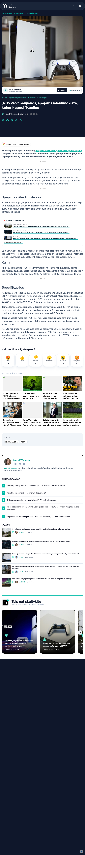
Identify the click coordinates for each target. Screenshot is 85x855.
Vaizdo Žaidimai (32, 13)
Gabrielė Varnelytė (16, 114)
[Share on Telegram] (3, 120)
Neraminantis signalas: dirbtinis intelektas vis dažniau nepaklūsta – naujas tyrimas (41, 541)
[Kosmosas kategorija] (13, 582)
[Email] (15, 464)
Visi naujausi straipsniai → (13, 242)
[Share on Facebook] (7, 120)
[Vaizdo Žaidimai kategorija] (3, 114)
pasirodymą (75, 150)
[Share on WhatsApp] (16, 120)
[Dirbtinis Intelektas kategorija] (13, 545)
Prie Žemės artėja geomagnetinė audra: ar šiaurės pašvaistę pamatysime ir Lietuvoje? (42, 579)
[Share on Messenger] (12, 120)
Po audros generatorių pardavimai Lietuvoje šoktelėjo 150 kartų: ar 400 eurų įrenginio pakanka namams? (45, 567)
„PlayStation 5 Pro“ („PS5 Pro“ (51, 150)
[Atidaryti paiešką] (74, 6)
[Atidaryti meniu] (80, 6)
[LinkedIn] (19, 464)
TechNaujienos (7, 13)
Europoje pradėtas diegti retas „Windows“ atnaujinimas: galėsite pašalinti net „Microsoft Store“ (45, 554)
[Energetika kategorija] (13, 532)
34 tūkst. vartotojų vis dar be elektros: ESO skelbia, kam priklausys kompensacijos (41, 529)
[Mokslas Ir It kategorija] (13, 557)
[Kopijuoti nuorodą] (20, 120)
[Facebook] (24, 464)
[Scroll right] (80, 632)
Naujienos (19, 13)
